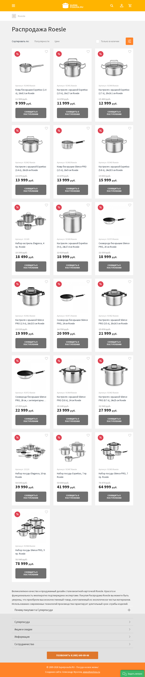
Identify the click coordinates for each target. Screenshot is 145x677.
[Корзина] (130, 5)
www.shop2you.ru (91, 671)
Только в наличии (110, 41)
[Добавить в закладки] (46, 51)
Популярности (41, 41)
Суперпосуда (22, 622)
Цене (57, 41)
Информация (22, 636)
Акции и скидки (23, 629)
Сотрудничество (24, 644)
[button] (132, 673)
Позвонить (72, 655)
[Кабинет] (121, 5)
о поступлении (31, 113)
